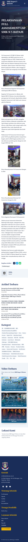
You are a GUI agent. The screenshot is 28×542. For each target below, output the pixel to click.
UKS (14, 358)
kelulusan (4, 337)
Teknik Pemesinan (22, 356)
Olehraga (4, 342)
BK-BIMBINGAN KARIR (10, 328)
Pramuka (7, 346)
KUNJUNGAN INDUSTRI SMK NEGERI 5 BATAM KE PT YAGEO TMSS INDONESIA (13, 308)
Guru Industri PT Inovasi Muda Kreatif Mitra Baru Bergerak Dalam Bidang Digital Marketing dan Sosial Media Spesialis (13, 316)
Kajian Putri (9, 335)
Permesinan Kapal (16, 344)
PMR (23, 344)
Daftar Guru (4, 511)
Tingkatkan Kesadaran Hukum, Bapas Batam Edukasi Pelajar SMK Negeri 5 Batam (13, 295)
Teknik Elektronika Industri (17, 353)
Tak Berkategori (8, 38)
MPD (2, 520)
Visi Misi (3, 498)
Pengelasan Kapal (6, 344)
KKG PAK (21, 337)
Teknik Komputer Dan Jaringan (9, 356)
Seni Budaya (22, 349)
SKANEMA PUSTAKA (6, 351)
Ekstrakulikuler (4, 503)
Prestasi (13, 346)
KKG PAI (16, 337)
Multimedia (17, 340)
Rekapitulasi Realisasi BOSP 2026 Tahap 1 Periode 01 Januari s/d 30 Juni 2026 (12, 289)
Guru (20, 333)
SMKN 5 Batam (16, 351)
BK (2, 328)
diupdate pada (12, 36)
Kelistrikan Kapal (17, 335)
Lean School (11, 340)
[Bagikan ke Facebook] (14, 263)
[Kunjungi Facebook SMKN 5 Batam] (3, 486)
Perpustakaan (4, 518)
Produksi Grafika (20, 346)
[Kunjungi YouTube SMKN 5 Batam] (10, 486)
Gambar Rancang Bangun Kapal (9, 333)
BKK (17, 328)
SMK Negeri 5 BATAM (14, 539)
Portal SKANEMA (6, 528)
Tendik (3, 358)
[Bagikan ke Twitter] (17, 263)
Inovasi (3, 335)
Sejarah (3, 496)
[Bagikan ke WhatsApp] (20, 263)
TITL (10, 272)
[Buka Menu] (25, 3)
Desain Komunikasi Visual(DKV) (9, 330)
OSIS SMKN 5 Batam (12, 342)
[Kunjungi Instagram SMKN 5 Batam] (6, 486)
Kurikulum (4, 340)
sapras (3, 349)
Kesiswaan (10, 337)
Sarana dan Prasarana (12, 349)
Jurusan (3, 501)
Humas (24, 333)
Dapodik (3, 523)
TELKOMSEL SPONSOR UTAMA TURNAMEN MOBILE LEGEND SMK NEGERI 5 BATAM (12, 302)
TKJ (11, 358)
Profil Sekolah (4, 494)
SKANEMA (3, 525)
